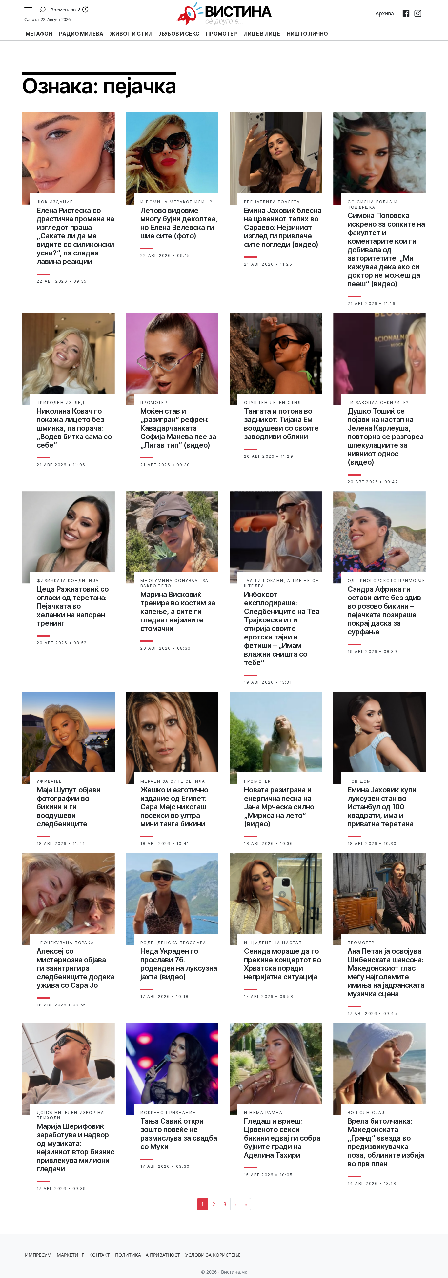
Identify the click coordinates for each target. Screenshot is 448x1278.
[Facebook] (406, 13)
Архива (385, 13)
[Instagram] (418, 13)
